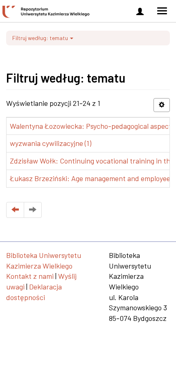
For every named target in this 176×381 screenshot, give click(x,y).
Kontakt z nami (30, 275)
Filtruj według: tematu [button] (40, 37)
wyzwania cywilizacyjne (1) (50, 143)
